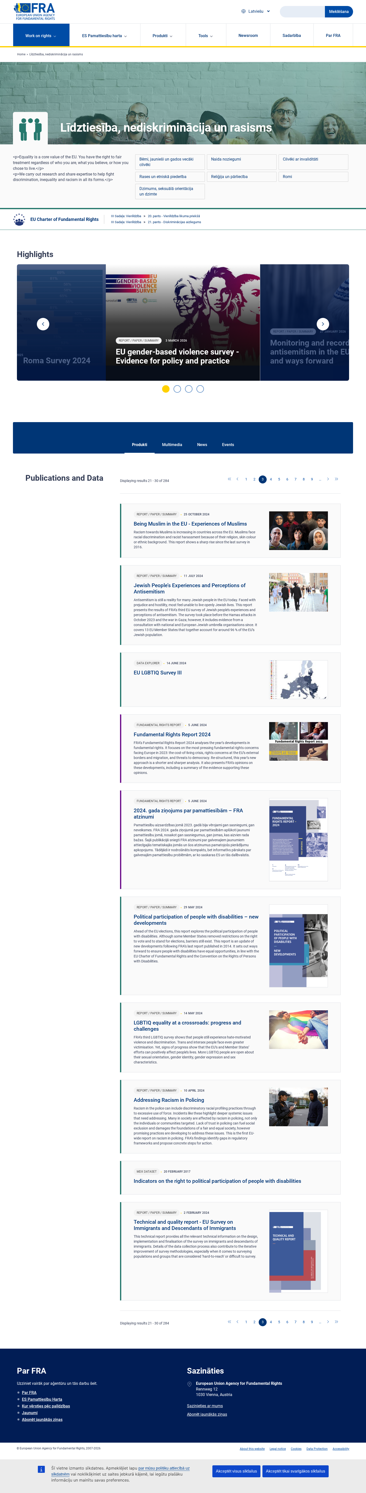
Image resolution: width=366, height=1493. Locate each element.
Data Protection (317, 1449)
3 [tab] (188, 389)
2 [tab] (177, 389)
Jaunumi (30, 1412)
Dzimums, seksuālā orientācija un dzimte (166, 191)
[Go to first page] (230, 479)
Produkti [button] (160, 35)
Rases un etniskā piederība (162, 176)
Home (21, 54)
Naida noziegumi (226, 159)
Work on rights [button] (38, 35)
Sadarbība (292, 35)
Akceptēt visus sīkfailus (236, 1471)
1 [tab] (166, 389)
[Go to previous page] (238, 479)
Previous (43, 324)
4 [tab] (200, 389)
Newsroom (248, 35)
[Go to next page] (328, 479)
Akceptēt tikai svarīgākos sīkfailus (295, 1471)
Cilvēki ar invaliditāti (300, 159)
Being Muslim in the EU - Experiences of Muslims (190, 524)
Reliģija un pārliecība (229, 176)
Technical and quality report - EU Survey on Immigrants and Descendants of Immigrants (185, 1225)
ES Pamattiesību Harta (42, 1399)
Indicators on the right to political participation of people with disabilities (217, 1181)
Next (323, 324)
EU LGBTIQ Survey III (158, 673)
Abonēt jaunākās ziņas (42, 1419)
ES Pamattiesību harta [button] (102, 35)
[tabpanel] (183, 322)
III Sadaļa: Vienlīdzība (126, 216)
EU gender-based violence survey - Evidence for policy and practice (177, 356)
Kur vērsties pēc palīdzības (46, 1406)
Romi (287, 176)
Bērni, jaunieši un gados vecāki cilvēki (166, 162)
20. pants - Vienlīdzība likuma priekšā (174, 216)
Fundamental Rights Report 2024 (172, 735)
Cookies (296, 1449)
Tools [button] (203, 35)
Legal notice (278, 1449)
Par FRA (333, 35)
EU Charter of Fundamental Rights (64, 219)
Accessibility (341, 1449)
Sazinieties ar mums (205, 1405)
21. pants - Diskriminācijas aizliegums (174, 222)
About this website (252, 1449)
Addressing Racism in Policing (169, 1100)
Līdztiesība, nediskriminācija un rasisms (56, 54)
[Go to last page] (337, 479)
